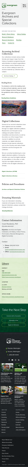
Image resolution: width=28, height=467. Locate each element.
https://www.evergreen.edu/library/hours (13, 297)
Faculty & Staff (5, 427)
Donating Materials (7, 211)
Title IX (3, 461)
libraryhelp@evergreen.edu (9, 275)
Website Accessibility (7, 442)
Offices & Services (21, 417)
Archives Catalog (8, 76)
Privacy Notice (5, 459)
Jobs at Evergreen (21, 430)
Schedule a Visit (13, 320)
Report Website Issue (7, 440)
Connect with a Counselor (14, 316)
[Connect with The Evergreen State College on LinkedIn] (18, 360)
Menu (24, 5)
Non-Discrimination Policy (8, 456)
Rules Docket (5, 453)
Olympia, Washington (14, 348)
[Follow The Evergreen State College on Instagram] (15, 360)
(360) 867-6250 (6, 273)
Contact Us (11, 43)
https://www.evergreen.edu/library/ (11, 277)
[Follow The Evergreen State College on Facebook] (9, 360)
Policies (4, 450)
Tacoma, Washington (14, 352)
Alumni (3, 432)
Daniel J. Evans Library (8, 34)
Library (3, 9)
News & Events (20, 427)
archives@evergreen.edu (17, 252)
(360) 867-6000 (14, 355)
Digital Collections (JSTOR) (9, 171)
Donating (18, 40)
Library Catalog (21, 34)
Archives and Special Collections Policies (13, 189)
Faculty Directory (20, 415)
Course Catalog (20, 420)
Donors (3, 430)
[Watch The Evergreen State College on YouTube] (12, 360)
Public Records (5, 448)
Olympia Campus (6, 287)
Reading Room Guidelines (9, 98)
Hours (4, 43)
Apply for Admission (13, 325)
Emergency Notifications (8, 445)
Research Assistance (8, 40)
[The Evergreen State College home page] (14, 341)
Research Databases (8, 37)
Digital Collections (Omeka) (9, 176)
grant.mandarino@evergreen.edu (15, 250)
